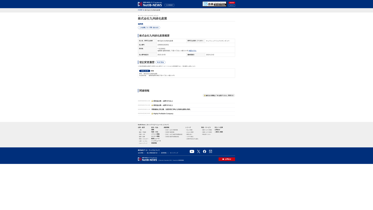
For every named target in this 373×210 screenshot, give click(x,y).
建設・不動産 (142, 132)
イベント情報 (155, 134)
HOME (140, 10)
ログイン (232, 5)
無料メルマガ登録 (207, 130)
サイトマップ (174, 153)
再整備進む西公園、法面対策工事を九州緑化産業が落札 (171, 109)
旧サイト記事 (219, 127)
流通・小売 (142, 134)
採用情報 (163, 153)
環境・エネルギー (143, 139)
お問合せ (217, 129)
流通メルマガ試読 (207, 132)
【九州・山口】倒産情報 (171, 130)
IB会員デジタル (206, 134)
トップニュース (156, 141)
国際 (152, 129)
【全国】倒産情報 (169, 132)
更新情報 (154, 143)
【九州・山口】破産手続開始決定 (173, 134)
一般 (140, 130)
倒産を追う (189, 134)
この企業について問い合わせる (149, 27)
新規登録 (232, 2)
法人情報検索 (169, 5)
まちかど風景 (189, 132)
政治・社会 (154, 127)
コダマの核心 (189, 136)
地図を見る (192, 51)
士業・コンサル (143, 141)
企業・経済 (141, 127)
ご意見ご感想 (219, 132)
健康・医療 (142, 136)
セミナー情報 (155, 136)
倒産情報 (166, 127)
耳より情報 (189, 130)
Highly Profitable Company (163, 113)
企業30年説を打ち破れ (192, 139)
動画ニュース (155, 138)
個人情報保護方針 (152, 153)
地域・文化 (154, 132)
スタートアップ (143, 143)
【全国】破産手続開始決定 (172, 136)
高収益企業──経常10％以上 (163, 101)
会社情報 (140, 153)
